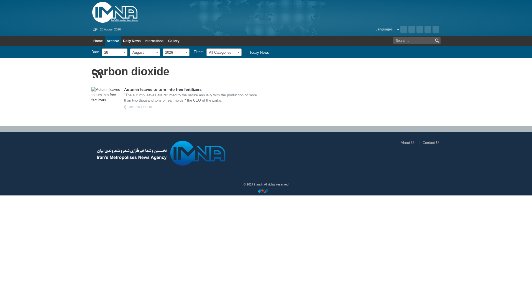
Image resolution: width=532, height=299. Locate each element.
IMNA (147, 12)
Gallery (174, 41)
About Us (408, 143)
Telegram (436, 29)
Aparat (427, 29)
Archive (403, 29)
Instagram (419, 29)
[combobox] (114, 52)
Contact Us (432, 143)
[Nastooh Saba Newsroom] (266, 190)
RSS (411, 29)
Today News (259, 52)
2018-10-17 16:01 (140, 107)
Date (95, 52)
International (154, 41)
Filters (199, 52)
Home (98, 41)
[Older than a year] (106, 97)
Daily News (132, 41)
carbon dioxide (130, 71)
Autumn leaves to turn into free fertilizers (163, 89)
